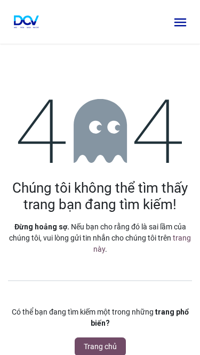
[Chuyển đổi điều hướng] (180, 22)
